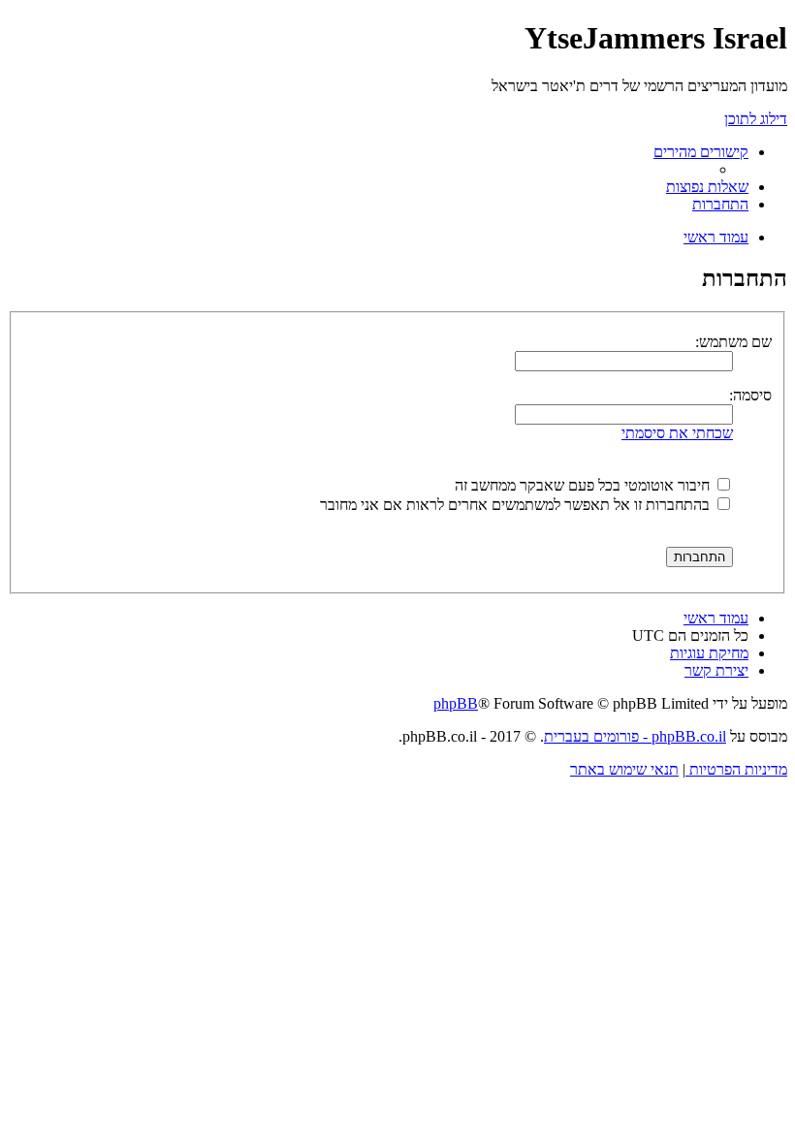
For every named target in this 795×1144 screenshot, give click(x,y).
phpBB (455, 703)
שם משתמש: (733, 342)
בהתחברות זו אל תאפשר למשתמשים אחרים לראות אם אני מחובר (517, 504)
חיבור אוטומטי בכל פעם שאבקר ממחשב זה (584, 485)
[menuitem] (707, 186)
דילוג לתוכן (755, 119)
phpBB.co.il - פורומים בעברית (635, 736)
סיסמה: (750, 395)
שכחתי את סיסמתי (677, 433)
